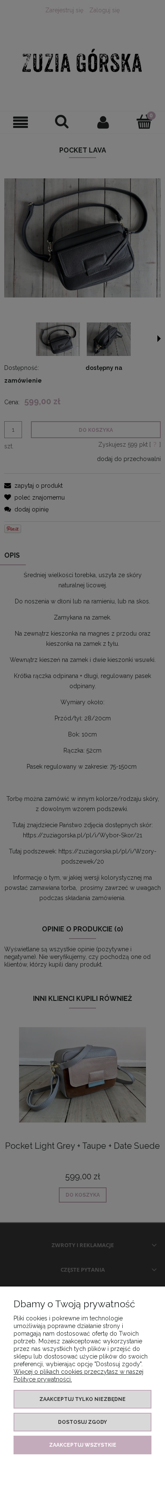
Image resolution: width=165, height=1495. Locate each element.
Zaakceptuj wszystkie (82, 1445)
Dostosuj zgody (82, 1422)
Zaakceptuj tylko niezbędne (82, 1399)
